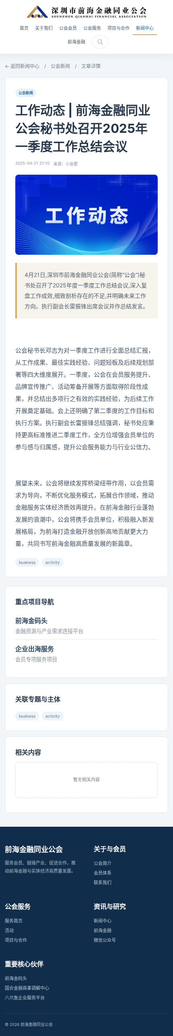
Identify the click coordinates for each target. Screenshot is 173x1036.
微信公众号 (105, 940)
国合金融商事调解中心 (27, 988)
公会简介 (102, 863)
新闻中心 (145, 28)
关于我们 (44, 28)
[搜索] (100, 42)
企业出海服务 (34, 649)
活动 (9, 930)
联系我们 (102, 882)
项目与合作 (118, 28)
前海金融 (76, 42)
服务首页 (14, 921)
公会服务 (92, 28)
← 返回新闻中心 (22, 66)
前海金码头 (31, 621)
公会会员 (68, 28)
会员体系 (102, 873)
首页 (24, 28)
